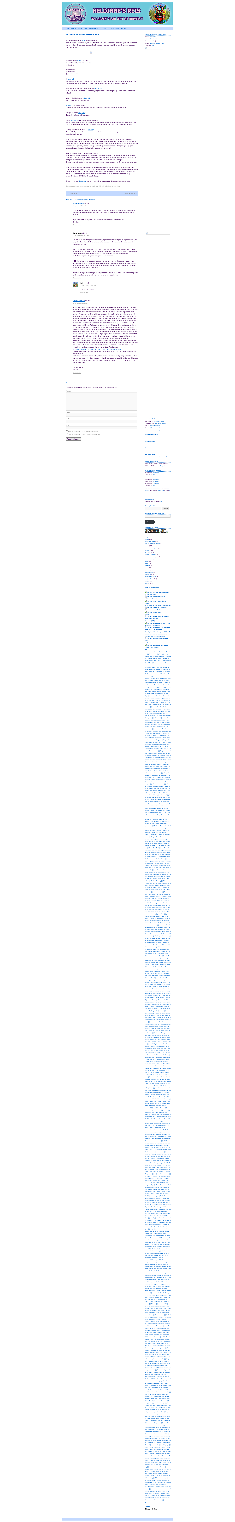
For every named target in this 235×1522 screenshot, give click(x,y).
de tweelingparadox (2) (155, 812)
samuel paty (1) (149, 1244)
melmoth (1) (166, 1110)
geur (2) (158, 907)
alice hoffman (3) (154, 680)
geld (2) (149, 898)
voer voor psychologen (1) (154, 1451)
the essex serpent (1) (165, 1323)
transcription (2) (153, 1407)
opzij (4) (156, 1174)
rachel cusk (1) (163, 1215)
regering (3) (166, 1224)
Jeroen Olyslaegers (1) (151, 1011)
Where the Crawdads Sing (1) (153, 1471)
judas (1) (151, 1030)
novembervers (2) (160, 1158)
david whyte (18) (157, 797)
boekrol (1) (150, 744)
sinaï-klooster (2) (149, 1277)
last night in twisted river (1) (162, 1059)
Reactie (69, 391)
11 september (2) (154, 654)
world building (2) (149, 1482)
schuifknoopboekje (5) (160, 1266)
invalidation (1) (151, 995)
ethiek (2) (161, 870)
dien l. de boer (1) (152, 828)
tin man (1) (166, 1400)
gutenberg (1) (155, 922)
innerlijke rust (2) (166, 991)
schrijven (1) (167, 1262)
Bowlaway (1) (167, 748)
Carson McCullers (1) (165, 755)
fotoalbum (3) (148, 887)
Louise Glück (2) (165, 1077)
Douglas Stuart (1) (156, 836)
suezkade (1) (150, 1299)
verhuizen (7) (167, 1436)
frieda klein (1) (154, 894)
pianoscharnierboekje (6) (153, 1198)
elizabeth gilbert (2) (154, 854)
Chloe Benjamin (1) (163, 764)
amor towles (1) (154, 687)
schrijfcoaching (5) (160, 1253)
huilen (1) (158, 977)
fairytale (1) (151, 876)
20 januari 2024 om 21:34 (80, 303)
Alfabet (147, 614)
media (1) (164, 1107)
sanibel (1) (168, 1244)
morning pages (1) (150, 1127)
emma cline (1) (156, 861)
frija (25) (147, 896)
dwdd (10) (154, 845)
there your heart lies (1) (164, 1392)
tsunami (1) (160, 1416)
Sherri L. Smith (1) (156, 1270)
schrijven (147, 581)
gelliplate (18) (155, 898)
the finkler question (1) (151, 1326)
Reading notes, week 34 (152, 647)
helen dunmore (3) (163, 942)
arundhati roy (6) (162, 711)
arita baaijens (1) (149, 709)
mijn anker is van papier (151, 548)
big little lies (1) (149, 735)
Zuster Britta (72, 194)
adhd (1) (166, 667)
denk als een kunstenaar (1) (159, 821)
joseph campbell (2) (161, 1028)
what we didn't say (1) (165, 1469)
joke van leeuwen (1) (160, 1019)
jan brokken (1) (164, 1002)
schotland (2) (157, 1251)
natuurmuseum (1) (157, 1141)
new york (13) (163, 1147)
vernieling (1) (156, 1438)
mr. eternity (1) (159, 1127)
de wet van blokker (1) (151, 817)
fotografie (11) (156, 887)
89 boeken (156, 488)
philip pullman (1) (151, 1193)
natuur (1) (149, 1141)
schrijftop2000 (149, 572)
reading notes (164, 645)
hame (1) (167, 927)
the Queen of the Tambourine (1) (159, 1363)
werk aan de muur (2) (155, 1467)
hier (153, 45)
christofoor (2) (159, 766)
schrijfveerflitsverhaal (150, 576)
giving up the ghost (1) (155, 911)
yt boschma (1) (153, 1491)
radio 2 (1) (159, 1218)
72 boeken (156, 474)
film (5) (146, 885)
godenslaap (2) (161, 914)
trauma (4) (154, 1409)
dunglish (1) (148, 845)
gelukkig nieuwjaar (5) (153, 900)
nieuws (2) (153, 1149)
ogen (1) (162, 1163)
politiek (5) (149, 1207)
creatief (147, 545)
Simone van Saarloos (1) (164, 1275)
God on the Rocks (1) (151, 914)
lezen (146, 563)
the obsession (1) (151, 1354)
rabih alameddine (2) (152, 1215)
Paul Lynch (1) (149, 1189)
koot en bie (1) (165, 1050)
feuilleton (147, 550)
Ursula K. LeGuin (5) (155, 1425)
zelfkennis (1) (165, 1491)
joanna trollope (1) (160, 1013)
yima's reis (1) (164, 1486)
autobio (147, 539)
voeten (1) (164, 1451)
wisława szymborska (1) (154, 1480)
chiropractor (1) (153, 764)
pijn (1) (163, 1200)
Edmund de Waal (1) (155, 848)
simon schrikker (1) (161, 1273)
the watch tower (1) (154, 1387)
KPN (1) (147, 1052)
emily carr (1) (163, 859)
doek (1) (166, 830)
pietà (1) (159, 1200)
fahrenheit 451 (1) (156, 874)
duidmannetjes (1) (164, 843)
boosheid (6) (148, 748)
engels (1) (156, 865)
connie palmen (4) (152, 779)
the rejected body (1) (159, 1365)
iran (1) (157, 995)
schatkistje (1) (155, 1248)
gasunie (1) (153, 896)
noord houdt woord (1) (151, 1156)
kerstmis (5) (166, 1041)
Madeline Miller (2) (159, 1085)
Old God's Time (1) (162, 1165)
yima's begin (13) (155, 1486)
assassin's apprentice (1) (160, 713)
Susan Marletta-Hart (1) (160, 1299)
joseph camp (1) (151, 1028)
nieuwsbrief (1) (161, 1149)
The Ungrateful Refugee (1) (154, 1383)
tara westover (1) (151, 1308)
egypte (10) (150, 852)
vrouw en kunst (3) (158, 1456)
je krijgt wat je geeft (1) (162, 1006)
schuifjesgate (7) (149, 1266)
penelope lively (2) (161, 1191)
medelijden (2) (157, 1107)
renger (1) (153, 1229)
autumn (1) (157, 722)
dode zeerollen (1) (158, 830)
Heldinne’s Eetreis (150, 441)
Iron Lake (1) (163, 995)
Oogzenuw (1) (163, 1171)
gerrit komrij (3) (154, 905)
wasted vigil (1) (151, 1462)
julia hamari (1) (149, 1033)
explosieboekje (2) (163, 872)
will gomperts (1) (165, 1475)
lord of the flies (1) (156, 1077)
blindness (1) (152, 740)
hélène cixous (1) (149, 944)
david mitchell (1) (164, 795)
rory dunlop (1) (166, 1237)
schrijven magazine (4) (151, 1264)
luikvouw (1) (154, 1081)
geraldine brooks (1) (150, 903)
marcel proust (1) (163, 1090)
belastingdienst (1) (153, 731)
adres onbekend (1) (150, 669)
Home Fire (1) (158, 966)
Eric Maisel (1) (167, 867)
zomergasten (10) (165, 1495)
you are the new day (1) (157, 1489)
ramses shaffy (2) (159, 1220)
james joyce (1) (155, 1002)
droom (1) (162, 841)
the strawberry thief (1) (165, 1378)
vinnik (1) (159, 1442)
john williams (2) (149, 1019)
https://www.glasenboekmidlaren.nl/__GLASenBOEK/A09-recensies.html (97, 349)
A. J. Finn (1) (150, 662)
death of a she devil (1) (153, 819)
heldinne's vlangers (150, 559)
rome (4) (149, 1237)
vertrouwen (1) (158, 1440)
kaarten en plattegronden (157, 43)
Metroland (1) (163, 1112)
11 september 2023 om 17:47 (88, 285)
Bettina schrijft (165, 592)
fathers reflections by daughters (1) (157, 878)
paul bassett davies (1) (153, 1187)
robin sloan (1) (163, 1233)
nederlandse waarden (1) (158, 1145)
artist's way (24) (153, 711)
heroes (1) (157, 951)
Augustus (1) (150, 718)
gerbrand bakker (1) (161, 903)
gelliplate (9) (162, 898)
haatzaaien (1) (163, 925)
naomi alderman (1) (162, 1136)
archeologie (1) (166, 707)
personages (153, 36)
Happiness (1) (167, 933)
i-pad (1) (153, 980)
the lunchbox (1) (156, 1341)
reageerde (71, 79)
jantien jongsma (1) (150, 1006)
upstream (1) (159, 1422)
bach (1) (163, 722)
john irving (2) (166, 1017)
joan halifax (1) (151, 1013)
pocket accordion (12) (159, 1204)
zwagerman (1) (159, 1500)
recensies (83, 186)
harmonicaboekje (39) (151, 936)
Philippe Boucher (79, 301)
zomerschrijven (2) (150, 1497)
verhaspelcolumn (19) (157, 1436)
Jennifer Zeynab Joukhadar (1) (161, 1008)
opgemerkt (98, 88)
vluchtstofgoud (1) (159, 1449)
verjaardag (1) (149, 1438)
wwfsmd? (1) (165, 1484)
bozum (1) (147, 751)
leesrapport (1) (154, 1063)
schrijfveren (148, 574)
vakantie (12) (166, 1427)
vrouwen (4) (167, 1456)
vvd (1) (159, 1458)
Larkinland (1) (150, 1059)
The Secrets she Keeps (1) (158, 1374)
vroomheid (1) (148, 1456)
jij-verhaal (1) (161, 1011)
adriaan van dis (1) (161, 669)
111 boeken (156, 481)
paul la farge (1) (164, 1187)
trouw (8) (161, 1414)
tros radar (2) (155, 1414)
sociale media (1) (164, 1281)
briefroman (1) (149, 753)
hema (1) (149, 947)
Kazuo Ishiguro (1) (162, 1039)
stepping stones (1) (157, 1295)
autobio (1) (159, 720)
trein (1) (163, 1411)
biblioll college (165, 623)
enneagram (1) (164, 865)
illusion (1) (149, 982)
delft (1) (162, 819)
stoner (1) (147, 1297)
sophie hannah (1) (154, 1286)
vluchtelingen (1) (149, 1449)
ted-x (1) (149, 1310)
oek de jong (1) (155, 1163)
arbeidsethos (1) (156, 707)
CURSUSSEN (71, 28)
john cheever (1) (158, 1017)
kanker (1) (166, 1035)
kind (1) (151, 1044)
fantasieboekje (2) (160, 876)
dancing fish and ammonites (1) (159, 790)
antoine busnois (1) (158, 704)
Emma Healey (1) (151, 863)
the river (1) (153, 1370)
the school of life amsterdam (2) (155, 1372)
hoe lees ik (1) (150, 966)
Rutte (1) (168, 1242)
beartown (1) (150, 726)
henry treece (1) (149, 949)
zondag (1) (158, 1497)
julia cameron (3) (165, 1030)
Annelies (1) (153, 700)
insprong (91, 130)
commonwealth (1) (158, 777)
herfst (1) (163, 949)
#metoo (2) (157, 651)
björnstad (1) (148, 737)
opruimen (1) (150, 1174)
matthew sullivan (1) (162, 1105)
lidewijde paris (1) (159, 1072)
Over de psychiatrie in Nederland (154, 609)
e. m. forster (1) (162, 845)
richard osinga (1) (159, 1231)
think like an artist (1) (150, 1394)
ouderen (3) (159, 1178)
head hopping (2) (162, 938)
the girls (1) (161, 1326)
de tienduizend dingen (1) (157, 810)
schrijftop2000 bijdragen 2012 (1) (154, 1259)
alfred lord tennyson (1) (151, 678)
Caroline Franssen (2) (153, 755)
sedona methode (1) (158, 1268)
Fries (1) (161, 894)
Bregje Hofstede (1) (165, 751)
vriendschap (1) (165, 1453)
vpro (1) (158, 1453)
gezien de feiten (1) (158, 909)
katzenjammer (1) (151, 1039)
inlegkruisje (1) (157, 991)
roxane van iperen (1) (156, 1240)
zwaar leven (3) (151, 1500)
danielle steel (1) (160, 792)
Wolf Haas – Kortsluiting (151, 598)
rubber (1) (165, 1240)
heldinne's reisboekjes (151, 556)
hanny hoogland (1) (160, 929)
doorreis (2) (161, 834)
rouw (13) (147, 1240)
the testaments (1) (150, 1381)
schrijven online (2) (163, 1264)
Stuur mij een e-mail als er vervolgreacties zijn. (83, 431)
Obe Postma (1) (166, 1160)
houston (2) (164, 971)
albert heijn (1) (166, 676)
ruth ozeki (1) (162, 1242)
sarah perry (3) (149, 1246)
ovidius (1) (155, 1180)
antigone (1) (164, 702)
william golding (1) (150, 1478)
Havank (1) (154, 938)
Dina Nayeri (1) (165, 828)
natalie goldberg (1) (156, 1138)
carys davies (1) (149, 757)
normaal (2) (151, 1158)
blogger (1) (166, 740)
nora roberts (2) (162, 1156)
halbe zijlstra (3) (151, 927)
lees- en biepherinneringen (152, 543)
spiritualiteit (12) (149, 1288)
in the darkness (131, 194)
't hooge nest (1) (149, 651)
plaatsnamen (153, 38)
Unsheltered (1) (151, 1422)
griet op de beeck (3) (157, 920)
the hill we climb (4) (154, 1334)
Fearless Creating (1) (157, 881)
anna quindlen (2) (155, 696)
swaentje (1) (158, 1301)
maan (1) (152, 1083)
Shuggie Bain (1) (151, 1273)
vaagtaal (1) (152, 1427)
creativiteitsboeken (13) (159, 781)
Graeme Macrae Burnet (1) (162, 918)
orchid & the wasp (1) (165, 1174)
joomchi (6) (163, 1024)
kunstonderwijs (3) (150, 1057)
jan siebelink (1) (156, 1004)
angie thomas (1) (158, 691)
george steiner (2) (164, 900)
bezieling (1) (157, 733)
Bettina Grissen (78, 204)
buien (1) (155, 753)
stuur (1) (158, 1297)
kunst (146, 561)
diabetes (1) (160, 823)
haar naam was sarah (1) (152, 925)
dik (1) (158, 828)
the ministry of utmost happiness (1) (157, 1348)
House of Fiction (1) (155, 971)
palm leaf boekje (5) (158, 1182)
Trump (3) (153, 1416)
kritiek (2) (151, 1052)
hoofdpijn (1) (155, 969)
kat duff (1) (148, 1037)
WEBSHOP (115, 28)
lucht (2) (164, 1079)
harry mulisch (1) (161, 936)
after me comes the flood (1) (154, 673)
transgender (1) (162, 1407)
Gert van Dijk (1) (162, 905)
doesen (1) (148, 832)
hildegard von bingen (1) (157, 962)
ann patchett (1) (151, 693)
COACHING (82, 28)
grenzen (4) (148, 920)
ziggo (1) (151, 1493)
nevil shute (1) (155, 1147)
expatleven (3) (153, 872)
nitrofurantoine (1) (152, 1152)
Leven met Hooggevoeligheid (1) (160, 1070)
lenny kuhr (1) (159, 1066)
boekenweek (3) (159, 742)
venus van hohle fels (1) (162, 1433)
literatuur (147, 565)
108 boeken (156, 472)
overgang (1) (166, 1178)
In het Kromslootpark (150, 594)
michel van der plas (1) (159, 1118)
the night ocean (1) (155, 1352)
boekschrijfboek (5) (158, 744)
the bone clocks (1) (160, 1315)
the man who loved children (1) (157, 1343)
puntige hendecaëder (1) (156, 1213)
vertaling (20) (164, 1438)
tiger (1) (153, 1398)
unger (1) (160, 1420)
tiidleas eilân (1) (160, 1398)
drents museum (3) (150, 841)
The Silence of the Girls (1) (161, 1376)
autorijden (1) (150, 722)
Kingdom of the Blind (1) (160, 1044)
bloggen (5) (159, 740)
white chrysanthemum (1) (156, 1473)
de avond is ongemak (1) (156, 799)
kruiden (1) (164, 1052)
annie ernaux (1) (162, 700)
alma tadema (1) (153, 682)
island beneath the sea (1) (158, 997)
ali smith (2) (161, 678)
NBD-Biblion (102, 186)
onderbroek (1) (162, 1167)
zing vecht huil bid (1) (160, 1493)
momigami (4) (155, 1125)
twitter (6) (154, 1418)
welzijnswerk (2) (149, 1464)
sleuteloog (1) (157, 1279)
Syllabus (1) (154, 1304)
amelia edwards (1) (150, 684)
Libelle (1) (151, 1072)
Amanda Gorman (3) (164, 682)
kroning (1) (158, 1052)
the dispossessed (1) (163, 1321)
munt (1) (158, 1132)
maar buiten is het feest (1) (162, 1083)
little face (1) (155, 1074)
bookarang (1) (164, 746)
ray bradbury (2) (149, 1222)
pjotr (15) (151, 1202)
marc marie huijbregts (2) (152, 1090)
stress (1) (153, 1297)
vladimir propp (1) (166, 1445)
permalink (116, 186)
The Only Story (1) (162, 1354)
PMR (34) (150, 1204)
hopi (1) (161, 969)
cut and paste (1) (165, 786)
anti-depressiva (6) (155, 702)
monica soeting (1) (164, 1125)
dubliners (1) (155, 843)
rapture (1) (168, 1220)
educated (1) (148, 850)
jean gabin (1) (149, 1008)
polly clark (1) (156, 1207)
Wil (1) (154, 1475)
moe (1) (168, 1123)
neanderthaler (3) (151, 1143)
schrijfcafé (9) (151, 1253)
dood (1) (147, 834)
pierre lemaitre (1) (151, 1200)
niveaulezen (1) (161, 1152)
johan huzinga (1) (155, 1015)
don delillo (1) (164, 832)
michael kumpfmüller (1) (163, 1114)
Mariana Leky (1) (164, 1096)
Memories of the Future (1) (152, 1112)
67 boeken (161, 490)
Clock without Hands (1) (156, 773)
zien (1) (147, 1493)
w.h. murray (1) (165, 1458)
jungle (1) (165, 1033)
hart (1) (169, 936)
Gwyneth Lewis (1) (165, 922)
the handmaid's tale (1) (164, 1330)
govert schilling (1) (150, 918)
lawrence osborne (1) (157, 1061)
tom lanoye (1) (163, 1403)
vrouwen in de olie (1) (151, 1458)
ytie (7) (159, 1491)
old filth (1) (153, 1165)
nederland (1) (160, 1143)
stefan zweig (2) (156, 1293)
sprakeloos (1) (158, 1288)
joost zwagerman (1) (155, 1026)
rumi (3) (156, 1242)
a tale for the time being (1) (161, 658)
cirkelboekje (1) (157, 768)
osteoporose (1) (151, 1178)
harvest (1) (148, 938)
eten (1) (156, 870)
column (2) (163, 775)
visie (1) (149, 1445)
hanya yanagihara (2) (156, 933)
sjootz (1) (165, 1277)
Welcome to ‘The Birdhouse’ (152, 625)
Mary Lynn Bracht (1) (157, 1103)
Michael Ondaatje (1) (150, 1116)
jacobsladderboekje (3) (153, 1000)
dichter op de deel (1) (160, 825)
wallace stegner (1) (150, 1460)
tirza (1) (147, 1403)
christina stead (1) (150, 766)
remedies (152, 41)
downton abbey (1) (162, 839)
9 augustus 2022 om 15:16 (80, 206)
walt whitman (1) (160, 1460)
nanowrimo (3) (153, 1136)
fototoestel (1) (165, 887)
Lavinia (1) (148, 1061)
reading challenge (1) (160, 1222)
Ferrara (159, 612)
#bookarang (82, 181)
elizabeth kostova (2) (152, 856)
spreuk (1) (165, 1288)
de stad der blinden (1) (156, 808)
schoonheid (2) (149, 1251)
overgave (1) (148, 1180)
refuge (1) (159, 1224)
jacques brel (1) (164, 1000)
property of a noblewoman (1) (159, 1209)
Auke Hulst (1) (158, 718)
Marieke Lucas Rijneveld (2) (163, 1099)
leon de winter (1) (156, 1068)
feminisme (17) (154, 883)
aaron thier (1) (150, 665)
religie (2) (152, 1226)
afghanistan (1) (160, 671)
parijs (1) (155, 1185)
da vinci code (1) (149, 788)
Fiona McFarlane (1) (154, 885)
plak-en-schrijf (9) (159, 1202)
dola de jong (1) (155, 832)
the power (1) (157, 1361)
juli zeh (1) (157, 1030)
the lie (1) (155, 1339)
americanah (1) (160, 684)
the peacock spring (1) (158, 1356)
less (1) (149, 1070)
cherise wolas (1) (151, 762)
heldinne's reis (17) (152, 942)
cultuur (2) (157, 786)
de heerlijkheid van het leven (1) (159, 801)
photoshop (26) (155, 1196)
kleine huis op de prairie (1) (159, 1046)
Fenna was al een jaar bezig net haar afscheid (158, 605)
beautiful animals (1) (159, 726)
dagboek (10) (158, 788)
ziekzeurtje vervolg (159, 421)
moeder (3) (148, 1125)
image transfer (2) (157, 982)
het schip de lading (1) (160, 960)
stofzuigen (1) (167, 1295)
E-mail (68, 419)
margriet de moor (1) (157, 1094)
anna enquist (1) (160, 693)
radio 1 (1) (153, 1218)
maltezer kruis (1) (165, 1088)
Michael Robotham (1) (163, 1116)
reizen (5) (147, 1226)
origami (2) (157, 1176)
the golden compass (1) (160, 1328)
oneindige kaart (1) (154, 1169)
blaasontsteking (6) (157, 737)
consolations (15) (162, 779)
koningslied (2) (157, 1050)
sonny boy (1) (160, 1284)
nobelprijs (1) (154, 1154)
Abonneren (150, 522)
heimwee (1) (159, 940)
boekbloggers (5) (149, 742)
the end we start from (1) (152, 1323)
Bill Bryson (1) (165, 735)
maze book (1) (149, 1107)
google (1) (165, 916)
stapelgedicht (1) (162, 1290)
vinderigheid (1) (152, 1442)
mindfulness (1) (151, 1123)
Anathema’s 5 (149, 643)
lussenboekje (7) (162, 1081)
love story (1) (157, 1079)
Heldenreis (148, 448)
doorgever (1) (153, 834)
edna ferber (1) (165, 848)
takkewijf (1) (159, 1306)
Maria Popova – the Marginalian (153, 630)
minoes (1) (158, 1123)
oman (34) (155, 1167)
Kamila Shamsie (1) (157, 1035)
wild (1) (158, 1475)
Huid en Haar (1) (151, 977)
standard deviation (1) (151, 1290)
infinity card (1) (149, 991)
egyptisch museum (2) (159, 852)
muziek (147, 567)
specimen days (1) (164, 1286)
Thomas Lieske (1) (162, 1394)
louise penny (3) (149, 1079)
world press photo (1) (160, 1482)
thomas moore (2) (158, 1396)
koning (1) (149, 1050)
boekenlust (162, 596)
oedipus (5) (148, 1163)
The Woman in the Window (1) (158, 1389)
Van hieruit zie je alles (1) (152, 1431)
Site (67, 425)
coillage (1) (166, 773)
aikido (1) (165, 673)
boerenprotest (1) (155, 746)
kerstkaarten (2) (157, 1041)
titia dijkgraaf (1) (153, 1403)
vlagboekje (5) (149, 1447)
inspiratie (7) (155, 993)
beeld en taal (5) (158, 729)
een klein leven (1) (157, 850)
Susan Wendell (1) (150, 1301)
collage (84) (148, 775)
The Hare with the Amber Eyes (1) (154, 1332)
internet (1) (162, 993)
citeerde (79, 61)
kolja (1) (155, 1048)
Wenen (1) (157, 1464)
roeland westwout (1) (160, 1235)
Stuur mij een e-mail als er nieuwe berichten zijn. (84, 434)
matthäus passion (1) (151, 1105)
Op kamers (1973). (150, 620)
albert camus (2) (157, 676)
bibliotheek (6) (165, 733)
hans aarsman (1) (157, 931)
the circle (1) (164, 1319)
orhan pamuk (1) (149, 1176)
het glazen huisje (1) (160, 953)
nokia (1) (160, 1154)
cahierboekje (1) (162, 753)
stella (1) (163, 1293)
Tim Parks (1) (150, 1400)
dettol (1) (154, 823)
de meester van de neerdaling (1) (159, 803)
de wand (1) (166, 814)
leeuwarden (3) (163, 1063)
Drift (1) (158, 841)
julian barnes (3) (157, 1033)
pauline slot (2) (157, 1189)
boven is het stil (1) (157, 748)
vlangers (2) (156, 1447)
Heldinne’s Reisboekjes (151, 434)
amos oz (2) (162, 687)
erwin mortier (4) (149, 870)
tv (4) (164, 1416)
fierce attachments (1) (164, 883)
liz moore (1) (162, 1074)
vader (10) (159, 1427)
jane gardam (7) (166, 1004)
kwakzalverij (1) (159, 1057)
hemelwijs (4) (155, 947)
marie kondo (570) (150, 1099)
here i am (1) (157, 949)
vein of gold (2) (151, 1433)
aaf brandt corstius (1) (160, 662)
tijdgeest (88, 186)
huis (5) (164, 977)
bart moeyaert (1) (157, 724)
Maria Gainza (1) (154, 1096)
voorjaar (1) (153, 1453)
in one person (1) (153, 986)
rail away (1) (165, 1218)
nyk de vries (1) (157, 1160)
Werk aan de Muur (164, 457)
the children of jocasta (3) (154, 1319)
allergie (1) (162, 680)
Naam (68, 412)
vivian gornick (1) (156, 1445)
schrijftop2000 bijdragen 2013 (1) (154, 1262)
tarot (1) (158, 1308)
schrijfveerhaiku (149, 579)
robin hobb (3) (155, 1233)
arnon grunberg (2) (159, 709)
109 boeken (156, 479)
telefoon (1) (155, 1310)
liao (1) (146, 1072)
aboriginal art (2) (159, 665)
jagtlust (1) (148, 1002)
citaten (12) (153, 770)
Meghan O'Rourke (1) (157, 1110)
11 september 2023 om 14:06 (81, 235)
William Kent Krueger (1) (162, 1478)
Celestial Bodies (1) (159, 757)
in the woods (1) (163, 986)
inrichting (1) (148, 993)
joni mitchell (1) (155, 1024)
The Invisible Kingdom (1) (154, 1337)
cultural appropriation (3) (159, 784)
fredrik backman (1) (158, 892)
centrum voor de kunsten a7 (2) (153, 759)
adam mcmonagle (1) (158, 667)
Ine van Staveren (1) (164, 988)
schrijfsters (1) (156, 1255)
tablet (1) (153, 1306)
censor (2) (168, 757)
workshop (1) (165, 1480)
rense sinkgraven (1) (161, 1229)
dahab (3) (165, 788)
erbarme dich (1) (158, 867)
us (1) (163, 1425)
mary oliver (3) (167, 1103)
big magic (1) (157, 735)
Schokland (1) (163, 1248)
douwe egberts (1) (152, 839)
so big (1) (156, 1281)
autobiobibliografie (150, 541)
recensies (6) (153, 1224)
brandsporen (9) (155, 751)
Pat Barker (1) (161, 1185)
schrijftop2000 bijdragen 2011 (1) (154, 1257)
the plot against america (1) (158, 1359)
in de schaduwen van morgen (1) (156, 984)
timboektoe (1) (158, 1400)
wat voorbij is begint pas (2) (163, 1462)
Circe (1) (165, 766)
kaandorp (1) (148, 1035)
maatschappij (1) (149, 1085)
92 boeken (156, 485)
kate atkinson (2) (156, 1037)
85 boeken (156, 477)
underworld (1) (154, 1420)
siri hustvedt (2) (158, 1277)
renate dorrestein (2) (161, 1226)
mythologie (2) (150, 1134)
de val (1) (165, 812)
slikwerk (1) (164, 1279)
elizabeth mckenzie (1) (153, 859)
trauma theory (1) (162, 1409)
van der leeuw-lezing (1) (151, 1429)
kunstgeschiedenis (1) (164, 1055)
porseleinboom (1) (165, 1207)
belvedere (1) (163, 731)
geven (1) (163, 907)
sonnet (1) (153, 1284)
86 (169, 490)
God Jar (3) (165, 911)
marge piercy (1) (158, 1092)
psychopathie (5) (157, 1211)
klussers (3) (150, 1048)
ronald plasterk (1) (157, 1237)
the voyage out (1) (155, 1385)
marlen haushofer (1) (150, 1101)
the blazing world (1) (155, 1312)
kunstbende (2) (153, 1055)
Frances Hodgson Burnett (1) (159, 889)
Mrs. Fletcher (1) (151, 1132)
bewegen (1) (150, 733)
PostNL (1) (148, 1209)
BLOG (123, 28)
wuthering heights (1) (156, 1484)
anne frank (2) (150, 698)
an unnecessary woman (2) (156, 689)
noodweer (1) (167, 1154)
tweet (84, 40)
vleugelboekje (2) (165, 1447)
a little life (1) (150, 658)
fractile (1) (147, 889)
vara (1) (161, 1431)
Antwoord (69, 105)
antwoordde (87, 98)
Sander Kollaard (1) (159, 1244)
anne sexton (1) (159, 698)
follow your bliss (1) (165, 885)
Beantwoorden (77, 225)
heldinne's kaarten (150, 554)
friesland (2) (167, 894)
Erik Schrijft (163, 608)
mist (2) (164, 1123)
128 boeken (156, 483)
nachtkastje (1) (159, 1134)
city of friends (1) (161, 770)
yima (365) (148, 1486)
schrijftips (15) (164, 1255)
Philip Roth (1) (160, 1193)
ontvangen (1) (154, 1171)
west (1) (163, 1467)
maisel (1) (157, 1088)
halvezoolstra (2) (160, 927)
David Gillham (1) (154, 795)
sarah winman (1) (158, 1246)
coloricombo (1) (156, 775)
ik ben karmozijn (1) (161, 980)
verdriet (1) (148, 1436)
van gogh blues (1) (164, 1429)
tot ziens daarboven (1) (157, 1405)
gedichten (147, 552)
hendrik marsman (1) (165, 947)
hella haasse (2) (159, 944)
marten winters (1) (162, 1101)
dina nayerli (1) (149, 830)
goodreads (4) (158, 916)
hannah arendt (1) (150, 929)
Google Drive (163, 466)
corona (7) (149, 781)
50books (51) (153, 656)
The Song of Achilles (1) (151, 1378)
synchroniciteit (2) (163, 1304)
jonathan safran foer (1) (156, 1022)
